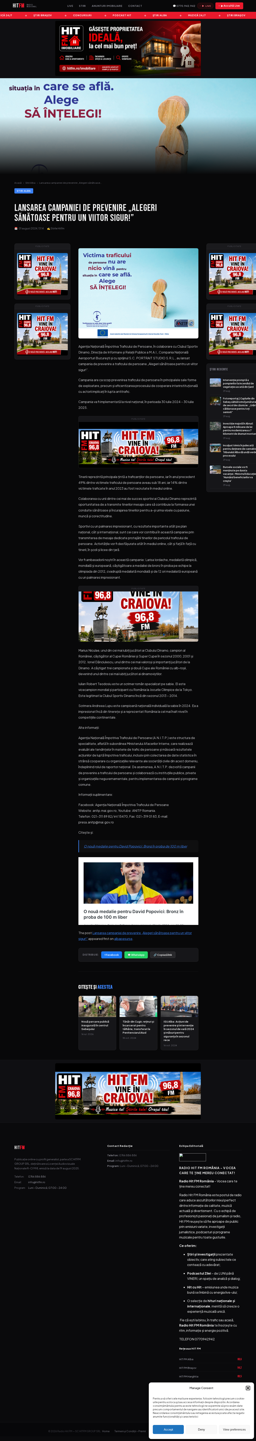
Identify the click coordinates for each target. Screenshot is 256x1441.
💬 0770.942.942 (184, 5)
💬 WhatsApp (136, 954)
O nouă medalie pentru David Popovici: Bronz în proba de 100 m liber (135, 846)
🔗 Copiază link (163, 954)
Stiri (82, 5)
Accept (168, 1429)
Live (70, 5)
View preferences (234, 1429)
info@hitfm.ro (36, 1182)
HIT (19, 1147)
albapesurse (123, 939)
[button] (248, 1388)
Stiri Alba (30, 182)
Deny (201, 1429)
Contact (135, 5)
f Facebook (111, 954)
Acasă (18, 182)
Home (106, 1431)
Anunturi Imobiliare (107, 5)
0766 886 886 (37, 1176)
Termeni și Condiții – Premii (130, 1431)
